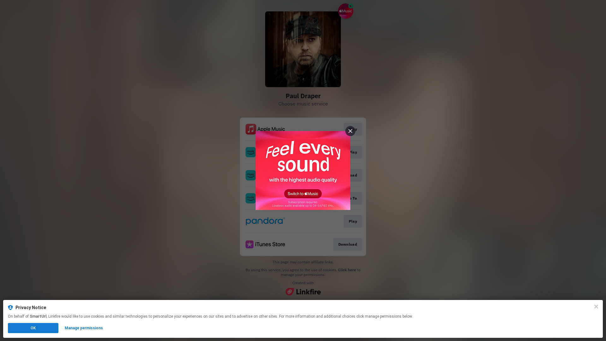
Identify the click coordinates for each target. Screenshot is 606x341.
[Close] (596, 307)
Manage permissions (84, 328)
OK (33, 328)
